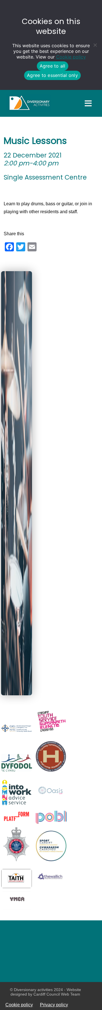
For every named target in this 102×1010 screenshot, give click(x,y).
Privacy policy (54, 1004)
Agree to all (52, 66)
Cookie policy (71, 57)
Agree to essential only (52, 75)
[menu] (88, 103)
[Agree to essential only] (95, 45)
